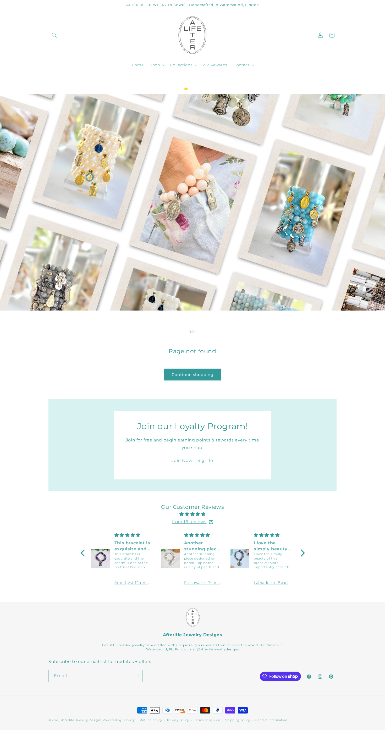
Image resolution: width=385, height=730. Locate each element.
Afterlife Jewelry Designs (81, 720)
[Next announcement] (334, 79)
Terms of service (207, 720)
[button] (54, 35)
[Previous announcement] (50, 79)
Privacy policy (178, 720)
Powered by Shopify (119, 720)
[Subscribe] (136, 676)
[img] (192, 514)
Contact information (271, 720)
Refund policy (151, 720)
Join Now (182, 460)
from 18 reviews (189, 521)
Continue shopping (192, 374)
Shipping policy (237, 720)
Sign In (205, 460)
